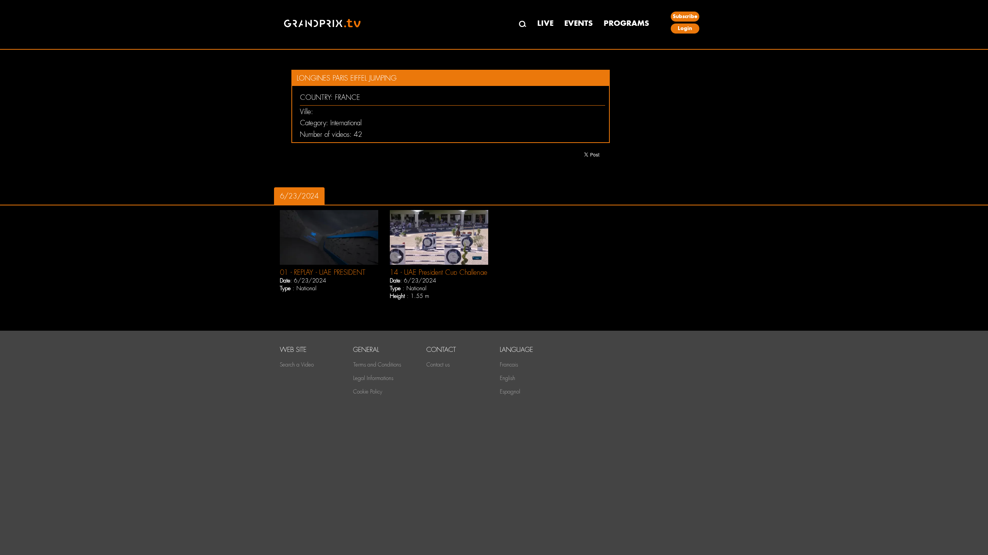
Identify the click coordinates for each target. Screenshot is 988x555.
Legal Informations (373, 378)
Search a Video (297, 364)
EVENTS (578, 23)
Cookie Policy (367, 391)
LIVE (545, 23)
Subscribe (685, 16)
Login (685, 28)
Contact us (438, 364)
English (507, 378)
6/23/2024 (299, 196)
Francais (509, 364)
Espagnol (510, 391)
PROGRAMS (626, 23)
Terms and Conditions (377, 364)
